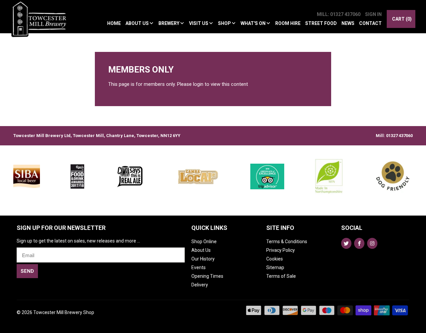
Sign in (373, 14)
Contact (370, 23)
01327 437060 (399, 135)
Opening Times (207, 276)
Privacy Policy (280, 250)
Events (198, 267)
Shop (225, 23)
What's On (254, 23)
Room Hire (288, 23)
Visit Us (199, 23)
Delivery (199, 284)
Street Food (321, 23)
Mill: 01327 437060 (338, 14)
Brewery (169, 23)
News (347, 23)
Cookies (274, 258)
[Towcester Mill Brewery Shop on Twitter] (346, 243)
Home (114, 23)
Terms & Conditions (286, 241)
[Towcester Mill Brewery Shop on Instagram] (372, 243)
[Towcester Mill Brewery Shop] (41, 23)
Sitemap (275, 267)
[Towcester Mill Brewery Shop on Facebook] (359, 243)
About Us (137, 23)
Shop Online (204, 241)
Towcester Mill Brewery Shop (63, 312)
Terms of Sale (281, 276)
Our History (203, 258)
